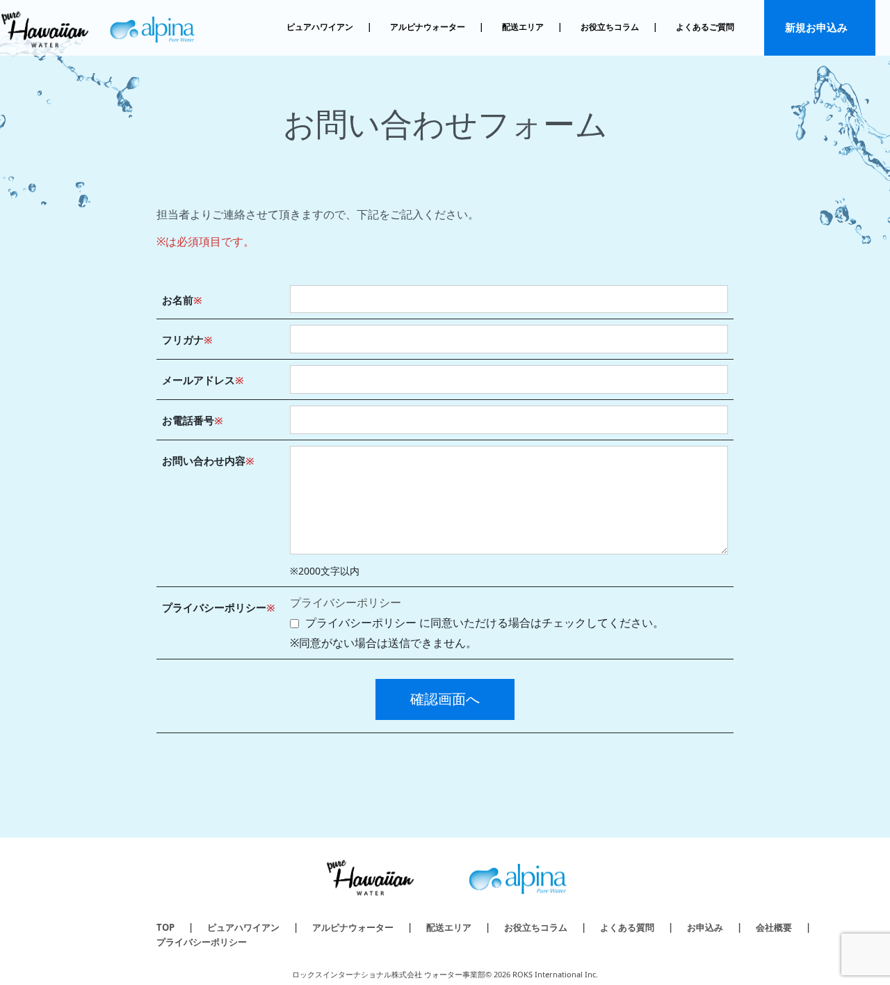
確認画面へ (445, 698)
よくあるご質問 (705, 27)
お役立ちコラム (610, 27)
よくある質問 (627, 927)
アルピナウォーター (427, 27)
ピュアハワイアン (319, 27)
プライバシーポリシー (345, 602)
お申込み (705, 927)
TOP (165, 927)
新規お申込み (816, 27)
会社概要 (774, 927)
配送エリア (523, 27)
